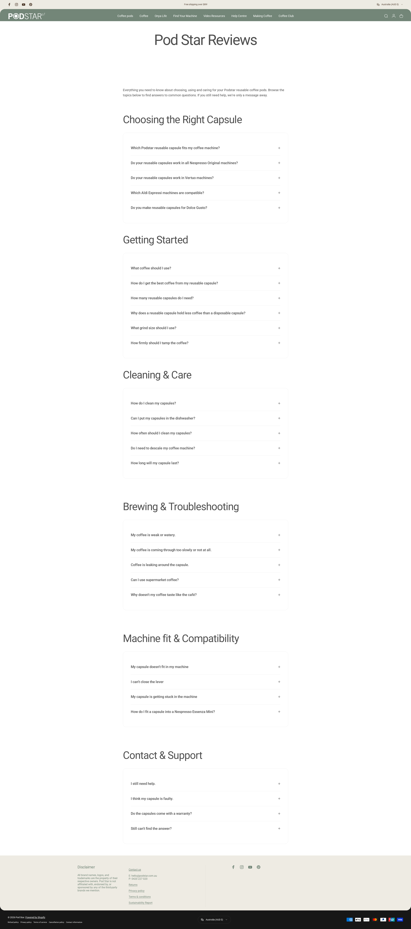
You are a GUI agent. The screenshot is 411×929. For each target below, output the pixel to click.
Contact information (74, 922)
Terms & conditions (140, 896)
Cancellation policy (56, 922)
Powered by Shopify (35, 917)
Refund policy (13, 922)
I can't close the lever (147, 682)
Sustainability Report (140, 902)
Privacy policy (137, 890)
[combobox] (390, 4)
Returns (133, 884)
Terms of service (40, 922)
